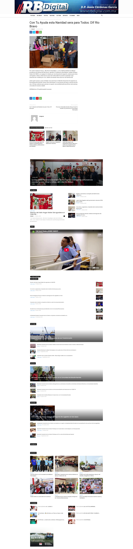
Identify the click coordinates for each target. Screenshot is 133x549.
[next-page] (32, 149)
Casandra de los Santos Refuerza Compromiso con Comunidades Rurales (54, 395)
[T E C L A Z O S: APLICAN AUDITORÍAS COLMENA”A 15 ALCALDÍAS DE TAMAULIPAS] (71, 514)
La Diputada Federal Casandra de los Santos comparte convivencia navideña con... (49, 315)
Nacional (52, 15)
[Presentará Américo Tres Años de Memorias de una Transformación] (66, 334)
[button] (101, 15)
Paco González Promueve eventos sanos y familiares (91, 497)
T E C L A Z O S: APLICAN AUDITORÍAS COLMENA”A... (88, 513)
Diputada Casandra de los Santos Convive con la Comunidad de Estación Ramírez (65, 181)
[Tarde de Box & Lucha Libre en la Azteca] (41, 486)
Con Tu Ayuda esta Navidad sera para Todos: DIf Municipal (41, 107)
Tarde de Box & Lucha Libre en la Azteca (40, 496)
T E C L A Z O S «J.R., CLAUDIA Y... (45, 506)
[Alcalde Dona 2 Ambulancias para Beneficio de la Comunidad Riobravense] (99, 310)
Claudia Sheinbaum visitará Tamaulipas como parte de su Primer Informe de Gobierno (56, 350)
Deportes (65, 15)
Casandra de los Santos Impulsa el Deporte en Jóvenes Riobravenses (66, 497)
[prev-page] (30, 149)
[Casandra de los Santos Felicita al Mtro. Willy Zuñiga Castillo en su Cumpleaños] (33, 357)
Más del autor (48, 127)
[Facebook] (31, 32)
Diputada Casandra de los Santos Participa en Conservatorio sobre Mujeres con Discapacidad (58, 428)
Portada (32, 15)
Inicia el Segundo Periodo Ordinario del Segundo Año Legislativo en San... (46, 295)
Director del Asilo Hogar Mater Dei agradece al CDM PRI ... (47, 213)
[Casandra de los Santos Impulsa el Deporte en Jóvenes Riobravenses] (66, 486)
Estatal (46, 15)
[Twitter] (34, 32)
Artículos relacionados (36, 127)
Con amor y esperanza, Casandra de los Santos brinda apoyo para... (45, 289)
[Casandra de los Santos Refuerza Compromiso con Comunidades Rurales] (33, 396)
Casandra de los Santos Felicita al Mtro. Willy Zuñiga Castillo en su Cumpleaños (55, 355)
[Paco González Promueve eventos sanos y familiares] (91, 486)
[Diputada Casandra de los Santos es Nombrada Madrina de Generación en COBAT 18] (33, 391)
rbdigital (33, 29)
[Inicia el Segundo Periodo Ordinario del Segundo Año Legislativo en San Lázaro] (71, 215)
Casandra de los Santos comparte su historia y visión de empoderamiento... (47, 302)
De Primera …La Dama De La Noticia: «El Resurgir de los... (51, 519)
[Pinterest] (37, 32)
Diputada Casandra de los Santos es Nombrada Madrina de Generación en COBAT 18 (56, 389)
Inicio (31, 19)
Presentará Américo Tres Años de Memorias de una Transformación (51, 338)
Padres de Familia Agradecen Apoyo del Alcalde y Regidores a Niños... (90, 475)
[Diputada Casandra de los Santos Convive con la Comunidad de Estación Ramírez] (66, 172)
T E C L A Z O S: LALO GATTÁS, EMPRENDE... (86, 506)
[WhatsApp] (40, 32)
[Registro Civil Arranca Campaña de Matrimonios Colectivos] (53, 136)
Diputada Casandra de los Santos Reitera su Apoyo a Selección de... (66, 475)
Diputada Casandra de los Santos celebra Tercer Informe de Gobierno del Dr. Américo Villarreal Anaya (60, 344)
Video (78, 15)
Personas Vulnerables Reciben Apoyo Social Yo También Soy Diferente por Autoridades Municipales (67, 108)
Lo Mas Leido (32, 140)
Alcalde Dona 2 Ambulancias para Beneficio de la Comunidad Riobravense (47, 309)
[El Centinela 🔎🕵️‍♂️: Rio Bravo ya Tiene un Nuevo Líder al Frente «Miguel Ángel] (33, 514)
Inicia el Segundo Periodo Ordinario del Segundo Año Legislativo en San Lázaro (54, 417)
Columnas (72, 15)
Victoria (58, 15)
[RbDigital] (66, 7)
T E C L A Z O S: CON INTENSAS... (83, 519)
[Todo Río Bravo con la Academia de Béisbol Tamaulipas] (41, 464)
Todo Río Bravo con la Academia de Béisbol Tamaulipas (41, 475)
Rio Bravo (39, 15)
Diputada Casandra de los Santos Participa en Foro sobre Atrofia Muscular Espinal (55, 434)
